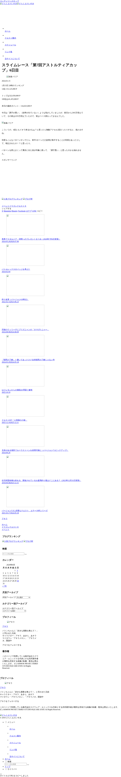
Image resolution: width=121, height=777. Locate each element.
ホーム (12, 729)
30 (18, 581)
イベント (5, 206)
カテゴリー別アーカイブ (12, 608)
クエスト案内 (15, 736)
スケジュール (15, 743)
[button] (40, 211)
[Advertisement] (42, 177)
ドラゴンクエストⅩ (17, 206)
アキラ (5, 626)
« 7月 (4, 586)
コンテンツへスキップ (9, 1)
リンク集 (13, 750)
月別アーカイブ (9, 597)
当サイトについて (17, 756)
